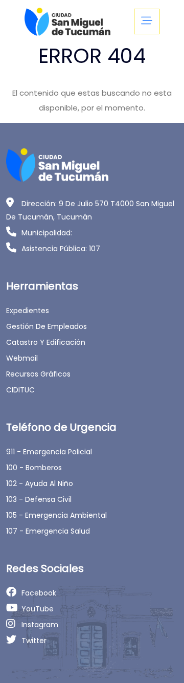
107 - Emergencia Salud (48, 531)
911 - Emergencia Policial (49, 452)
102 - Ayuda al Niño (39, 483)
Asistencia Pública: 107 (60, 249)
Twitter (34, 640)
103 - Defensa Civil (39, 499)
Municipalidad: (46, 233)
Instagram (39, 625)
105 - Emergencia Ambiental (56, 515)
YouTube (37, 609)
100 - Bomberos (34, 467)
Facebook (38, 593)
